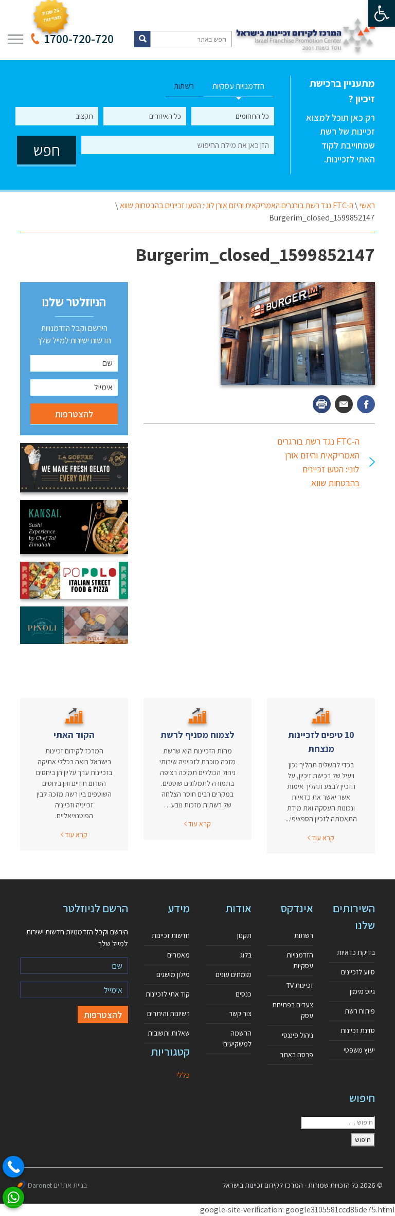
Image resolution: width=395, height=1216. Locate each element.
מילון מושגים (173, 974)
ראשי (367, 205)
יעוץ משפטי (359, 1050)
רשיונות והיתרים (168, 1013)
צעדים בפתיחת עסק (292, 1010)
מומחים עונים (234, 974)
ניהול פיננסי (297, 1035)
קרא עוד (322, 837)
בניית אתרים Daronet (57, 1185)
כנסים (244, 994)
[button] (381, 13)
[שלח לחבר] (344, 404)
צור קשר (240, 1013)
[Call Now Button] (13, 1166)
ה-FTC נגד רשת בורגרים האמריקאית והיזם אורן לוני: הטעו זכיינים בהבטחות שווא (236, 205)
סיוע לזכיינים (358, 972)
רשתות (303, 935)
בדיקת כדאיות (356, 952)
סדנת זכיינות (357, 1030)
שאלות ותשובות (169, 1033)
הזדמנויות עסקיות (299, 960)
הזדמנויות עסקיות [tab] (238, 86)
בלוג (246, 955)
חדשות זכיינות (171, 935)
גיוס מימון (362, 991)
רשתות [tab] (184, 86)
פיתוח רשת (360, 1011)
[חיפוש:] (337, 1122)
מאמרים (178, 955)
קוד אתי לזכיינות (168, 994)
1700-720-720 (79, 38)
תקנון (244, 935)
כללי (183, 1075)
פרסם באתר (296, 1054)
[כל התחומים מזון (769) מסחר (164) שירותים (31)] (232, 116)
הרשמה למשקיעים (237, 1038)
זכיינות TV (299, 985)
